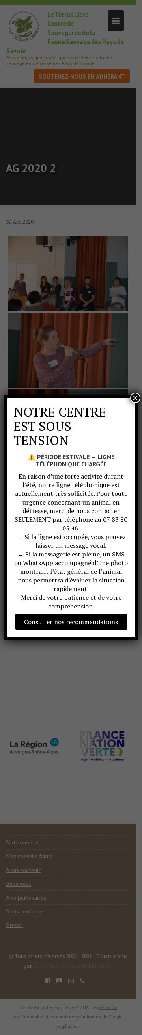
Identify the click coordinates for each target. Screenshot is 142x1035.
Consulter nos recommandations (71, 622)
